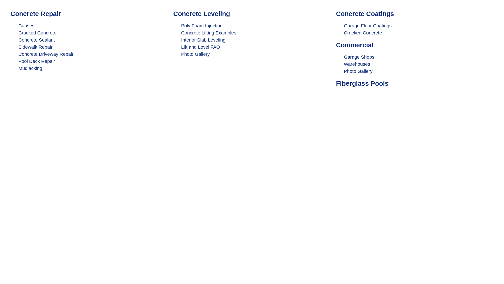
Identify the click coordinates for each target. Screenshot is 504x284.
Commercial (355, 45)
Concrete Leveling (201, 13)
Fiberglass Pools (362, 83)
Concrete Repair (35, 13)
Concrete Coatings (365, 13)
